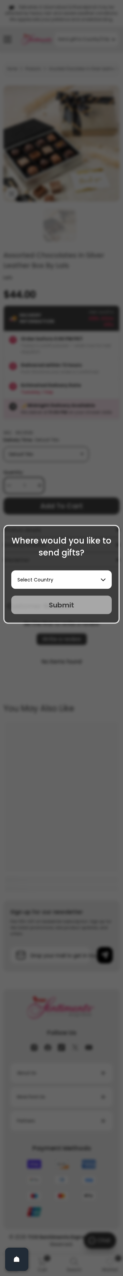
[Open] (16, 1259)
